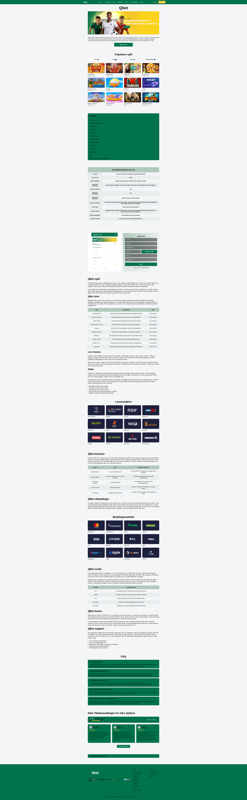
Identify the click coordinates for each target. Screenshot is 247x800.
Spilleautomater (149, 59)
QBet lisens (93, 149)
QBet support (93, 152)
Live (113, 59)
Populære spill (93, 120)
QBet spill (92, 129)
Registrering (93, 126)
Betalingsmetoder (94, 142)
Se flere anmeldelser (123, 746)
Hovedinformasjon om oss (96, 123)
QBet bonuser (93, 136)
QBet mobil (93, 145)
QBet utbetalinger (94, 139)
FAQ (91, 155)
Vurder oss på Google (151, 719)
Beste (95, 59)
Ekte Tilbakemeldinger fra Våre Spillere (100, 158)
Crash (131, 59)
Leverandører (93, 133)
